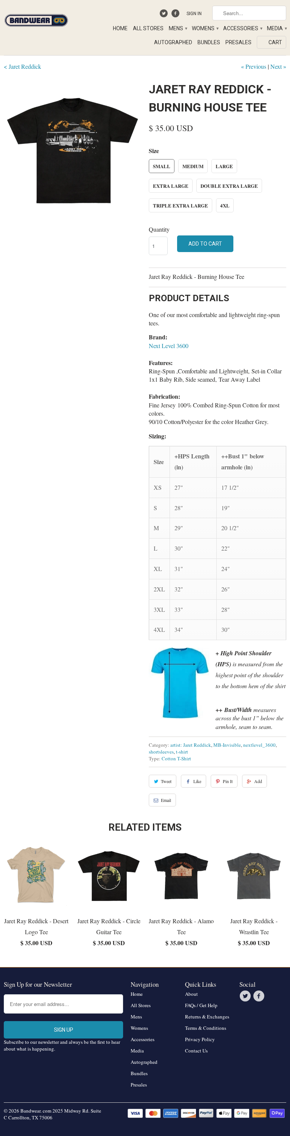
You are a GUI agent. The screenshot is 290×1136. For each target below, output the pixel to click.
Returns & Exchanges (207, 1016)
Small (161, 166)
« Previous (253, 66)
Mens (178, 28)
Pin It (228, 781)
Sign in (194, 13)
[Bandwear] (36, 19)
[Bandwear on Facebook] (176, 15)
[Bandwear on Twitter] (165, 15)
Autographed (173, 42)
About (191, 994)
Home (120, 28)
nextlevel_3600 (259, 744)
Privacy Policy (200, 1039)
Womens (205, 28)
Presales (238, 42)
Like (197, 781)
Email (166, 800)
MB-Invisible (227, 744)
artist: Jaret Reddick (190, 744)
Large (224, 166)
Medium (193, 166)
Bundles (208, 42)
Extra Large (170, 185)
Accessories (242, 28)
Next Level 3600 (168, 346)
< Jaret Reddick (22, 66)
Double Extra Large (229, 185)
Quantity (159, 229)
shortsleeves (161, 751)
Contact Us (196, 1050)
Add (258, 781)
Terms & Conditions (205, 1028)
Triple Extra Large (180, 205)
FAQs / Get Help (201, 1005)
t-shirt (182, 751)
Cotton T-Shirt (176, 758)
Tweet (166, 781)
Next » (278, 66)
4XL (225, 205)
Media (276, 28)
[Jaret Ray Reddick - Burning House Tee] (72, 149)
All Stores (148, 28)
